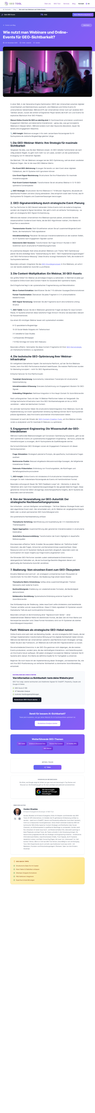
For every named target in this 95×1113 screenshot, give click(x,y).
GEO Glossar (47, 748)
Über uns (47, 4)
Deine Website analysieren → (83, 14)
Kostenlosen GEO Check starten (26, 700)
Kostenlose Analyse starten (47, 723)
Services (66, 4)
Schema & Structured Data (37, 743)
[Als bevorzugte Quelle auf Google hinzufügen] (47, 791)
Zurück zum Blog (10, 25)
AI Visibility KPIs (72, 743)
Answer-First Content (56, 743)
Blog (73, 4)
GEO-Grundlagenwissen (51, 264)
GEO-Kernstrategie (74, 347)
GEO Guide (21, 743)
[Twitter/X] (15, 818)
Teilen (49, 767)
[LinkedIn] (19, 818)
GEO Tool (57, 4)
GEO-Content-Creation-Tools (50, 419)
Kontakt (81, 4)
